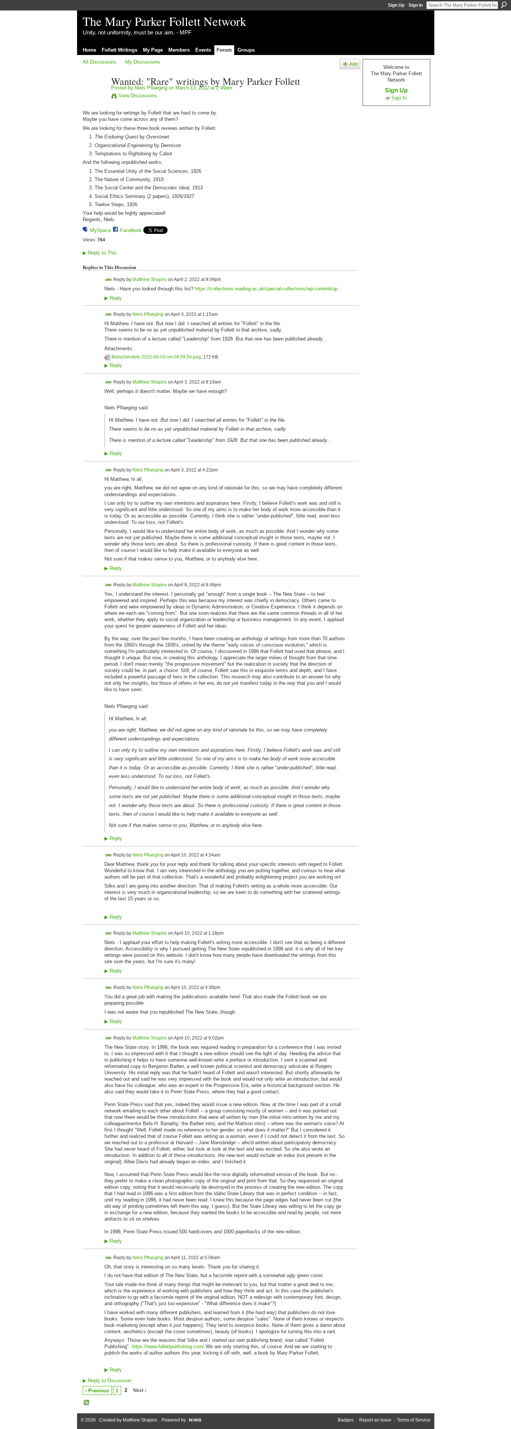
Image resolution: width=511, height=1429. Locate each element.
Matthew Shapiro (149, 279)
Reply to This (100, 253)
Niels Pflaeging (151, 88)
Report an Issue (375, 1420)
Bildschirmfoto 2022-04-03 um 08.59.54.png (156, 357)
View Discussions (138, 95)
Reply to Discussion (107, 1380)
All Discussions (99, 62)
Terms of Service (414, 1420)
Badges (346, 1420)
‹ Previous (97, 1390)
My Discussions (142, 62)
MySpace (100, 230)
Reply (113, 298)
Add (353, 63)
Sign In (416, 5)
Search (504, 4)
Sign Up (396, 5)
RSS (86, 1402)
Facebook (130, 230)
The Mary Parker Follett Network (164, 21)
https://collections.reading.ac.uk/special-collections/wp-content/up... (268, 288)
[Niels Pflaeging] (95, 97)
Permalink (108, 279)
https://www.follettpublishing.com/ (168, 1346)
